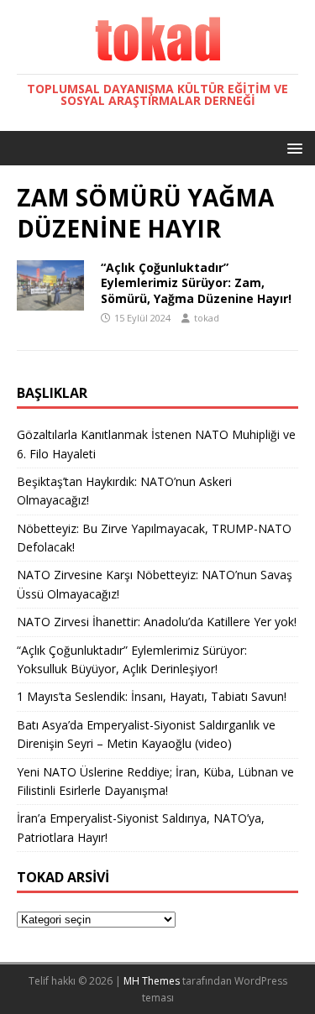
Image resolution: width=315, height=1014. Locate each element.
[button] (292, 147)
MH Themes (151, 981)
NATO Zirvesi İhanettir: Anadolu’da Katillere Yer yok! (157, 622)
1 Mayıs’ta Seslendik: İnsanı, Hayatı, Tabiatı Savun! (151, 696)
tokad (206, 317)
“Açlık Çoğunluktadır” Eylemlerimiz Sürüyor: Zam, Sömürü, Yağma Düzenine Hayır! (196, 282)
